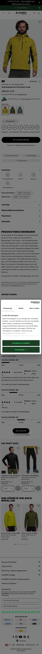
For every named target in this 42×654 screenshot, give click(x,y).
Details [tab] (21, 308)
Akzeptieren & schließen (21, 343)
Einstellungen (20, 350)
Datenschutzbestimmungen (15, 336)
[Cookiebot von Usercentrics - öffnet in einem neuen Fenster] (31, 302)
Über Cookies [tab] (34, 308)
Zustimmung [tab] (7, 308)
